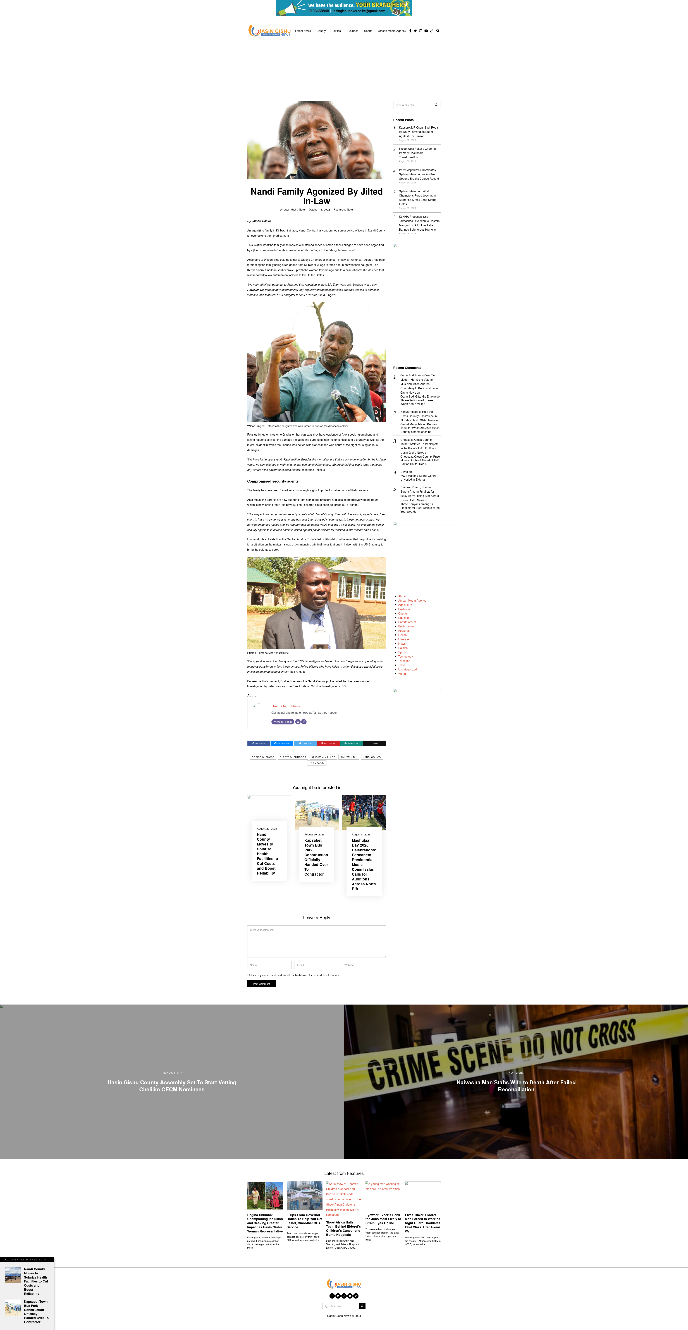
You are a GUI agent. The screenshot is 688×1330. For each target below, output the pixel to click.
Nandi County (372, 757)
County (321, 31)
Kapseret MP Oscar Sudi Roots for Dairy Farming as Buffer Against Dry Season (419, 131)
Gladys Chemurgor (293, 757)
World (402, 674)
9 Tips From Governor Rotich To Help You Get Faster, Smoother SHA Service (304, 1221)
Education (404, 618)
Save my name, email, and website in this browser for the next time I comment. (296, 975)
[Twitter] (415, 31)
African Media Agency (392, 31)
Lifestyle (403, 639)
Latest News (303, 31)
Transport (404, 661)
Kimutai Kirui (348, 757)
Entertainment (407, 622)
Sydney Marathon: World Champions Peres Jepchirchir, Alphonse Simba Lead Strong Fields (418, 197)
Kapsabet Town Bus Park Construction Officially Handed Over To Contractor (316, 857)
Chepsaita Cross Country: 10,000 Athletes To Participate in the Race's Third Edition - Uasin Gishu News (419, 446)
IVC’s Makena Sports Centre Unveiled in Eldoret (418, 477)
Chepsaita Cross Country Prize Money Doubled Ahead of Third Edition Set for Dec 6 (420, 460)
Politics (336, 31)
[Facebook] (410, 31)
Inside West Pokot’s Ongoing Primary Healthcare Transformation (417, 153)
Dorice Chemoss (263, 757)
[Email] (298, 721)
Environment (406, 626)
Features (339, 209)
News (350, 209)
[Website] (304, 721)
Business (352, 31)
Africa (402, 596)
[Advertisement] (344, 66)
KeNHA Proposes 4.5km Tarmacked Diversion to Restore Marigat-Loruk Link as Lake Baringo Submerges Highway (419, 222)
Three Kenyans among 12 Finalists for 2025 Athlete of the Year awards (420, 507)
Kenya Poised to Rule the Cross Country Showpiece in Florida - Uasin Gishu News (418, 416)
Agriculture (405, 605)
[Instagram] (420, 31)
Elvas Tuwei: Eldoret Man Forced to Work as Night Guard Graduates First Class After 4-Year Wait (422, 1223)
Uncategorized (407, 669)
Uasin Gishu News (294, 209)
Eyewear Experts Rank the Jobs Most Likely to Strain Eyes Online (383, 1219)
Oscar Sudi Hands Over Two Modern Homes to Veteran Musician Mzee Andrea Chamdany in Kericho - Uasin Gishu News (419, 383)
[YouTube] (426, 31)
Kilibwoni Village (323, 757)
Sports (368, 31)
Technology (405, 656)
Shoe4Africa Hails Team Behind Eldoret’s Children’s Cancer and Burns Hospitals (343, 1228)
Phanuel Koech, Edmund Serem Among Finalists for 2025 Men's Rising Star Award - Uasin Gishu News (420, 493)
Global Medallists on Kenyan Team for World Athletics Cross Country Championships (419, 428)
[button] (436, 105)
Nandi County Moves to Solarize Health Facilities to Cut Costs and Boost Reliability (267, 854)
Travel (402, 665)
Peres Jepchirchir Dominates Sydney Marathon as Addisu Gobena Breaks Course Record (419, 174)
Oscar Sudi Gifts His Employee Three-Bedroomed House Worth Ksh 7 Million (420, 400)
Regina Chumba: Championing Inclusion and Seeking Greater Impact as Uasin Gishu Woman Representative (265, 1223)
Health (402, 635)
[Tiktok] (431, 31)
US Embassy (316, 762)
